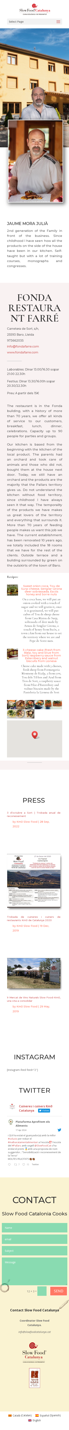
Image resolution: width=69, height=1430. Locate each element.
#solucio (12, 1138)
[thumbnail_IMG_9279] (29, 708)
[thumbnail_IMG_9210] (11, 708)
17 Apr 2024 (21, 1130)
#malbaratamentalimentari (23, 1142)
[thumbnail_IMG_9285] (39, 708)
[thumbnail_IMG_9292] (48, 708)
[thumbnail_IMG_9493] (29, 717)
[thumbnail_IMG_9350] (11, 717)
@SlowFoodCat (42, 1145)
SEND (58, 1290)
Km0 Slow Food (27, 821)
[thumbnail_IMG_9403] (20, 717)
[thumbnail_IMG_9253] (20, 708)
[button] (36, 734)
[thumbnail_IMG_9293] (57, 708)
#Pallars (16, 1145)
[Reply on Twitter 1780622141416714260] (10, 1164)
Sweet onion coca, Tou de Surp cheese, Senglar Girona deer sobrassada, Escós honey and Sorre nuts (41, 590)
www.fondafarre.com (22, 352)
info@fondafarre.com (23, 346)
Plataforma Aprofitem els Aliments (33, 1123)
